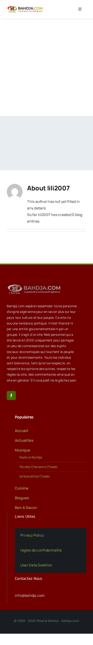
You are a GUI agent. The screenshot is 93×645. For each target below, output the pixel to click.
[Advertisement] (46, 67)
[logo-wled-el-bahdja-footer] (35, 284)
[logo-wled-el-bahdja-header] (25, 6)
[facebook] (11, 395)
